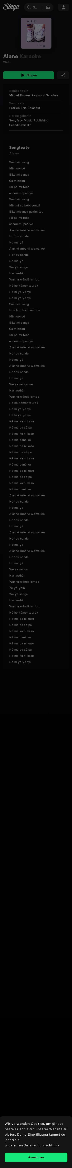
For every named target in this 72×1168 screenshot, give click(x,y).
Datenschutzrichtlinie (42, 1145)
